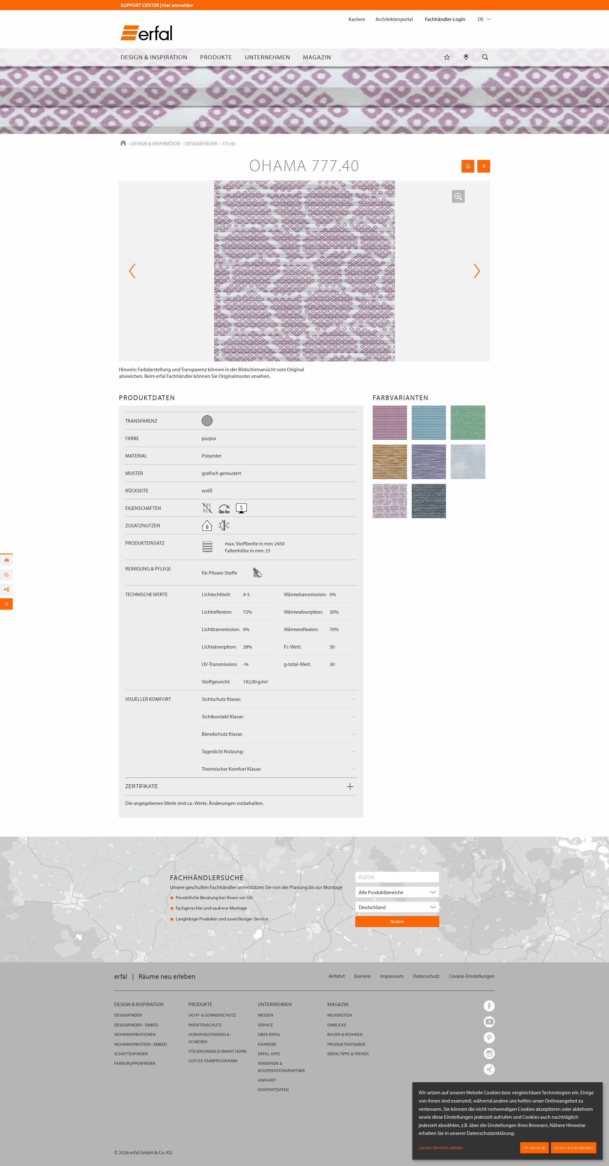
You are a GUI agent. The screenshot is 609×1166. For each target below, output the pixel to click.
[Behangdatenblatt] (468, 166)
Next (475, 271)
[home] (146, 34)
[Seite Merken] (483, 166)
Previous (132, 271)
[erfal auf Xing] (489, 1069)
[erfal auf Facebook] (489, 1005)
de (481, 19)
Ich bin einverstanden (573, 1147)
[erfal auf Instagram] (489, 1053)
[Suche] (485, 57)
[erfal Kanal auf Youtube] (489, 1021)
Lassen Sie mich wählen (441, 1147)
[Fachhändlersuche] (466, 57)
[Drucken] (6, 560)
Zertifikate (141, 786)
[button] (458, 196)
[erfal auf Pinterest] (489, 1037)
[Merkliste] (446, 57)
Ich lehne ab (534, 1147)
